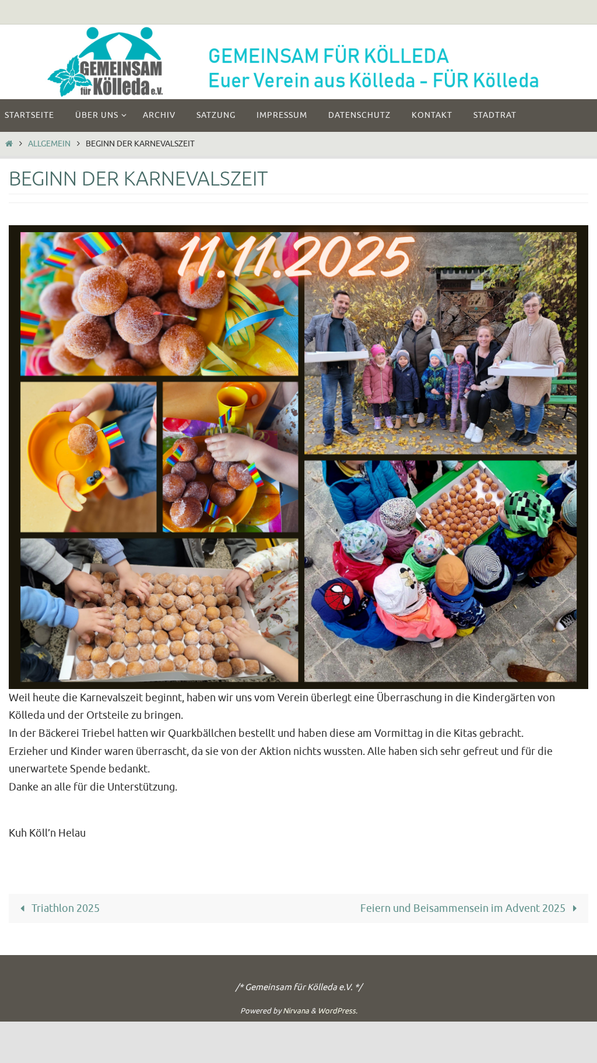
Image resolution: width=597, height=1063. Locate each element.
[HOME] (9, 143)
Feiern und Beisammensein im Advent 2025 (464, 908)
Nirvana (296, 1011)
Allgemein (49, 143)
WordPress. (337, 1011)
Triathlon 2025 (64, 908)
